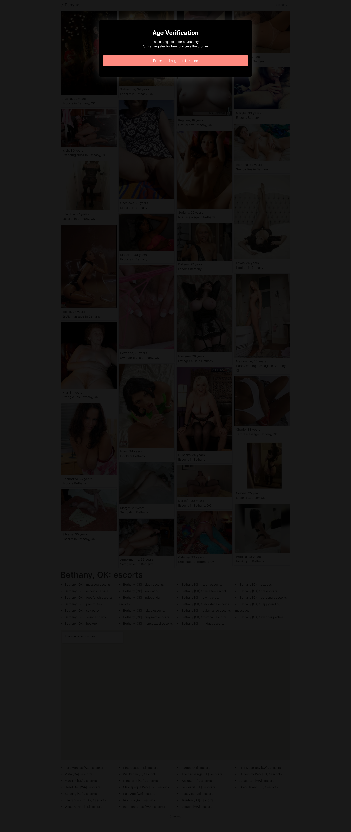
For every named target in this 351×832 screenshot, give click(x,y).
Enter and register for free (175, 61)
